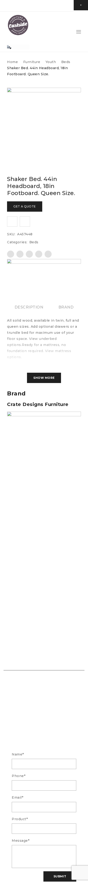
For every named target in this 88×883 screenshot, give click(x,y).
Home (12, 62)
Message (20, 840)
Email (17, 797)
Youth (51, 62)
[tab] (29, 307)
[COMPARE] (25, 221)
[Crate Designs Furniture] (44, 262)
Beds (65, 62)
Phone (18, 776)
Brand (66, 307)
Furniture (31, 62)
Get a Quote (24, 206)
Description (29, 307)
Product (20, 819)
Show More (44, 378)
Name (18, 754)
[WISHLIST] (12, 221)
